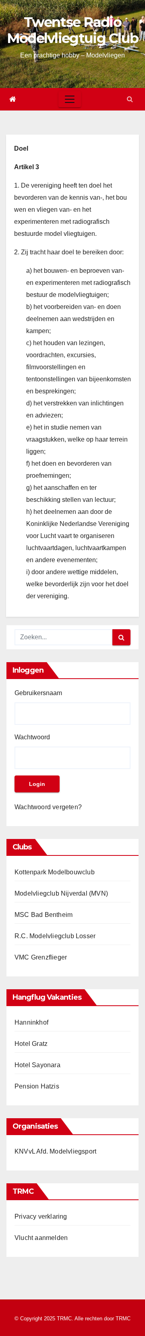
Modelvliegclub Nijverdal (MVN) (61, 893)
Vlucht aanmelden (41, 1237)
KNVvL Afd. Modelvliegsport (55, 1151)
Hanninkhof (31, 1022)
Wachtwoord (32, 737)
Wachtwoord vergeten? (48, 807)
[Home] (12, 99)
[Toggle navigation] (69, 99)
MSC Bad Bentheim (43, 914)
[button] (130, 99)
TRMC (123, 1319)
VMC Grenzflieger (40, 957)
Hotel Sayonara (37, 1065)
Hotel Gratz (31, 1043)
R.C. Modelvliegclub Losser (54, 936)
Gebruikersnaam (38, 692)
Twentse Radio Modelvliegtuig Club (73, 30)
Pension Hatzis (36, 1086)
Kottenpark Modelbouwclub (54, 872)
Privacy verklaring (40, 1216)
